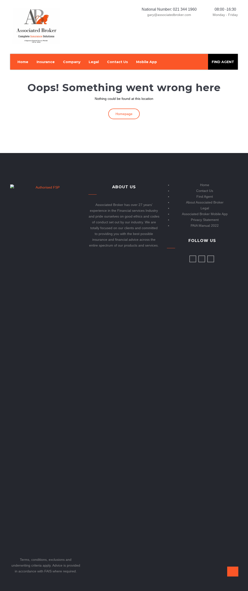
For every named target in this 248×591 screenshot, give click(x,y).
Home (22, 62)
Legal (94, 62)
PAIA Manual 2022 (205, 225)
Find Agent (204, 196)
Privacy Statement (205, 220)
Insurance (46, 62)
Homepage (124, 114)
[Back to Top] (232, 571)
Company (71, 62)
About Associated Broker (205, 202)
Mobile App (146, 62)
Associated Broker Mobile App (205, 214)
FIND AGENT (223, 62)
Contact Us (117, 62)
